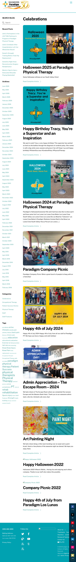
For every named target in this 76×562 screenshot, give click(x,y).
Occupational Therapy (9, 302)
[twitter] (23, 534)
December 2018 (7, 262)
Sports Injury (7, 395)
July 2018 (5, 269)
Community (5, 337)
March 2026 (6, 97)
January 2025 (6, 144)
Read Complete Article (31, 81)
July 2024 (5, 165)
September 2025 (8, 115)
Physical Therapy (8, 309)
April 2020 (5, 248)
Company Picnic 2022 (42, 487)
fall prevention (15, 343)
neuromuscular (13, 353)
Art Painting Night (38, 438)
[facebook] (29, 534)
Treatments (61, 532)
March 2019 (6, 259)
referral (17, 387)
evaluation (14, 340)
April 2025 (5, 133)
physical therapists (8, 374)
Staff (4, 313)
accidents (5, 327)
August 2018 (6, 266)
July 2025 (5, 122)
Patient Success (10, 368)
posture (4, 384)
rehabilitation (10, 392)
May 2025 (5, 129)
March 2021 (6, 237)
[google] (23, 543)
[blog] (23, 539)
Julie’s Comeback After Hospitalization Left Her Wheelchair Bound (10, 47)
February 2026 (7, 100)
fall (9, 343)
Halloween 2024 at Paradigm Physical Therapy (48, 204)
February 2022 (7, 223)
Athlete (9, 332)
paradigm (4, 361)
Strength (11, 398)
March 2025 (6, 136)
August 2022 (6, 205)
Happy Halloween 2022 (43, 464)
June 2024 (5, 169)
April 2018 (5, 280)
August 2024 (6, 162)
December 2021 (7, 226)
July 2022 (5, 208)
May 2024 (5, 172)
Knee (4, 348)
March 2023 (6, 194)
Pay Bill (61, 542)
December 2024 (7, 147)
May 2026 (5, 90)
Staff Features (7, 316)
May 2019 (5, 251)
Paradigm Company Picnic (45, 269)
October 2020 (6, 241)
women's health (6, 403)
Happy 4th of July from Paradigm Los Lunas (42, 502)
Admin (62, 555)
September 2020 (7, 244)
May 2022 (5, 215)
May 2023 (5, 187)
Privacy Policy (69, 555)
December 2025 (7, 108)
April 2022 (5, 219)
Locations (68, 534)
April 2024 (5, 176)
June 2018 (5, 273)
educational (6, 340)
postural (15, 381)
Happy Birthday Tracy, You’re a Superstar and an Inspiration (47, 133)
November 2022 (7, 197)
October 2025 (6, 111)
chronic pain (11, 335)
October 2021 (6, 233)
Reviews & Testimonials (65, 537)
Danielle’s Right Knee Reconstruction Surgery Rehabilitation (10, 64)
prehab (9, 384)
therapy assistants (12, 400)
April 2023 (5, 190)
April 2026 (5, 93)
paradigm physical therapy (10, 363)
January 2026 (6, 104)
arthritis (4, 332)
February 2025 (7, 140)
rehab (5, 389)
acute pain (13, 330)
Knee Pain (6, 350)
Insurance (61, 534)
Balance (4, 335)
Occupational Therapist (7, 355)
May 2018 (5, 277)
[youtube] (29, 539)
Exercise (5, 343)
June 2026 (5, 86)
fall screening (12, 345)
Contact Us (61, 539)
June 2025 (5, 126)
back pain (15, 332)
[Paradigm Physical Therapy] (16, 8)
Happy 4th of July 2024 (43, 328)
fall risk (5, 345)
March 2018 (6, 284)
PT (12, 386)
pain (16, 358)
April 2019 (5, 255)
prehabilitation (6, 387)
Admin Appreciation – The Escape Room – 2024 (45, 384)
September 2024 (8, 158)
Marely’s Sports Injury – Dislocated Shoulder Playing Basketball (10, 72)
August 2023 (6, 183)
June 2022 (5, 212)
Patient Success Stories (10, 306)
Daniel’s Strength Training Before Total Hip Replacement (10, 55)
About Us (60, 529)
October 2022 (6, 201)
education (13, 337)
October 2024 (6, 154)
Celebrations (6, 298)
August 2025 (6, 118)
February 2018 (7, 287)
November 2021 (7, 230)
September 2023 (8, 180)
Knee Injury (11, 348)
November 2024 (7, 151)
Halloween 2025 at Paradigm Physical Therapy (48, 69)
